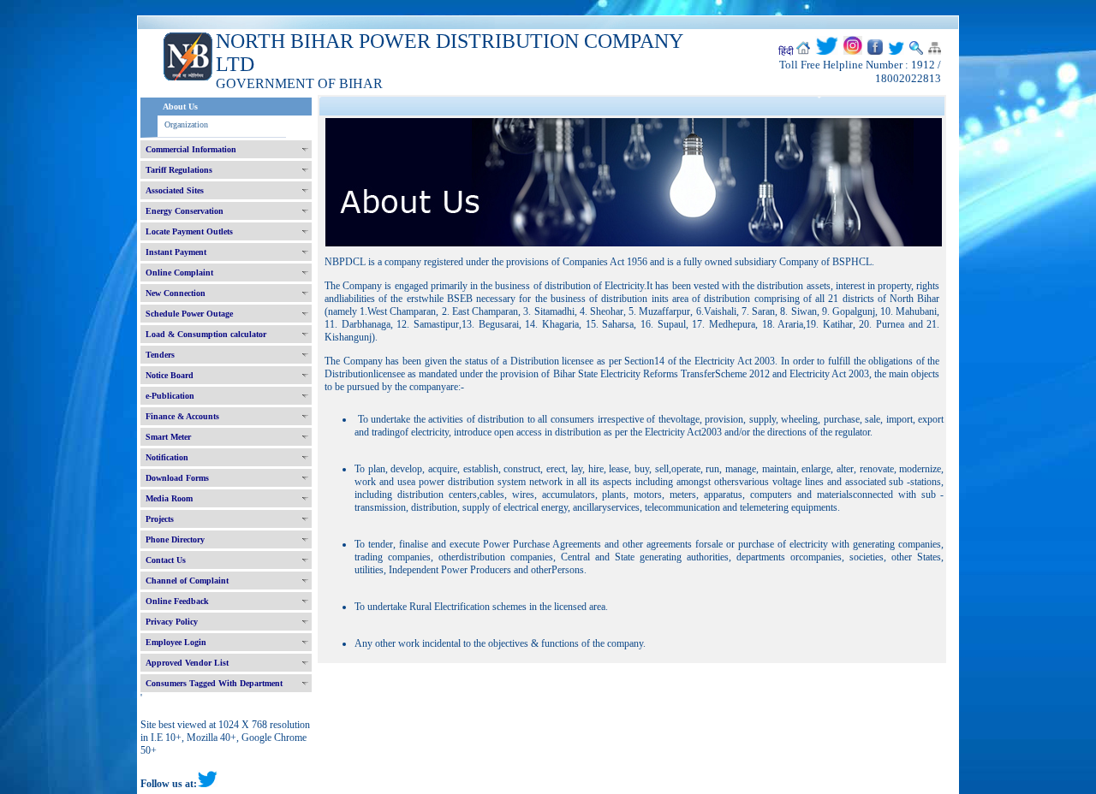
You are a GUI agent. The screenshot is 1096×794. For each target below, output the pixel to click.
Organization (186, 124)
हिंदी (786, 51)
